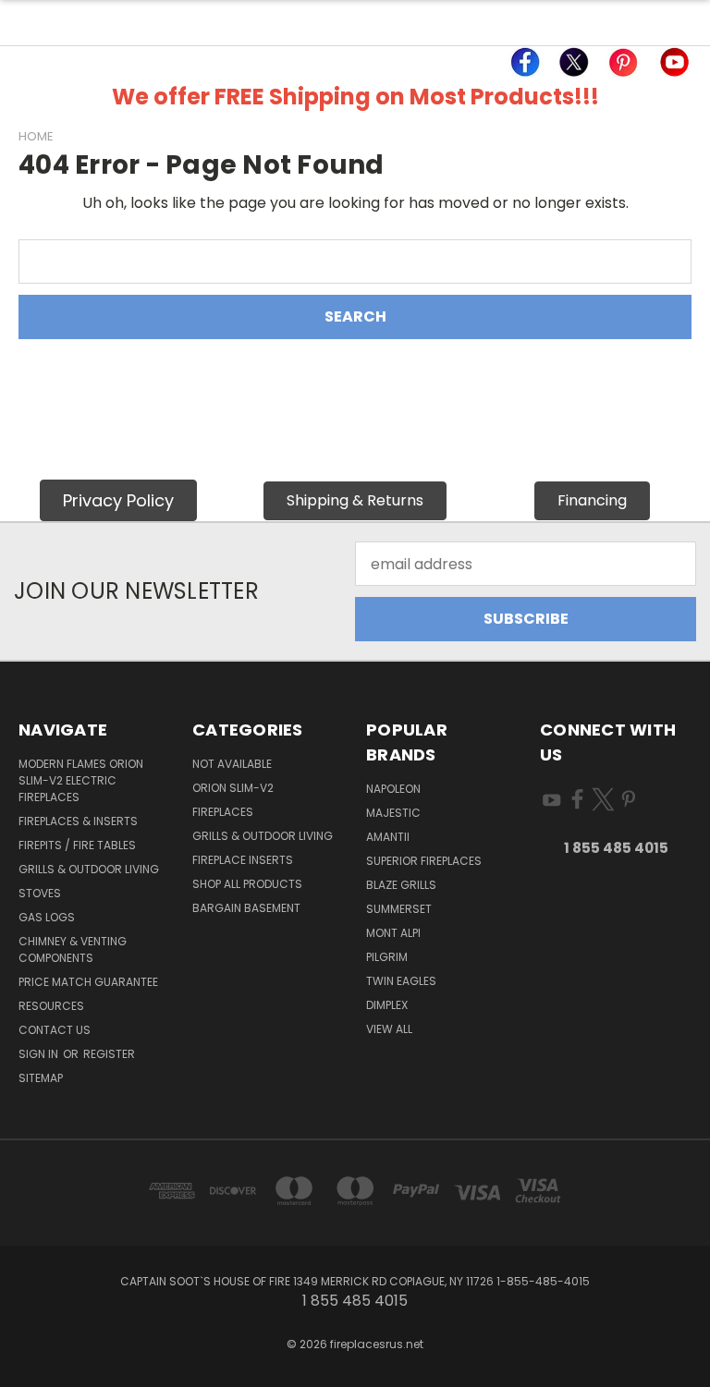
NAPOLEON (393, 789)
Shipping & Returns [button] (355, 500)
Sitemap (40, 1078)
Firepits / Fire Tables (77, 845)
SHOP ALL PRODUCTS (247, 884)
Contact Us (54, 1030)
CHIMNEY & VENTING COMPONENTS (72, 949)
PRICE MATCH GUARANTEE (88, 982)
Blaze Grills (401, 885)
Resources (51, 1006)
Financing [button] (592, 500)
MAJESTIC (393, 813)
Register (109, 1054)
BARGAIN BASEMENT (246, 908)
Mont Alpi (393, 933)
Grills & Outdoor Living (88, 869)
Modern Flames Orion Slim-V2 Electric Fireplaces (80, 780)
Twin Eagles (401, 981)
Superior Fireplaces (424, 861)
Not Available (232, 764)
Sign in (39, 1054)
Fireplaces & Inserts (78, 821)
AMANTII (388, 837)
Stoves (39, 893)
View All (389, 1029)
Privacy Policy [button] (118, 500)
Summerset (399, 909)
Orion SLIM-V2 (233, 788)
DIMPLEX (387, 1005)
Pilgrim (387, 957)
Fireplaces (222, 812)
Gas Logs (46, 917)
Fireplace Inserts (242, 860)
